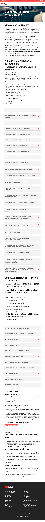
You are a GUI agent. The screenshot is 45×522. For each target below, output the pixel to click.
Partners (6, 505)
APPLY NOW (41, 0)
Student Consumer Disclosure (30, 500)
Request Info (26, 492)
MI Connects (7, 501)
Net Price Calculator (27, 503)
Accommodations (27, 504)
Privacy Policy (26, 506)
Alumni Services (26, 496)
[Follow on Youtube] (22, 513)
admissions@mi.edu (35, 410)
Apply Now (25, 491)
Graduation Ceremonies (10, 503)
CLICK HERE (20, 55)
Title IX (24, 501)
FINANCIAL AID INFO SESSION (11, 425)
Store (24, 494)
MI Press (6, 504)
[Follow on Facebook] (25, 513)
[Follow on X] (29, 513)
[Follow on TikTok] (19, 513)
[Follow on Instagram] (15, 513)
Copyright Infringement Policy (30, 505)
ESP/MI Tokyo (26, 497)
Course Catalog (8, 500)
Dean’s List (25, 495)
